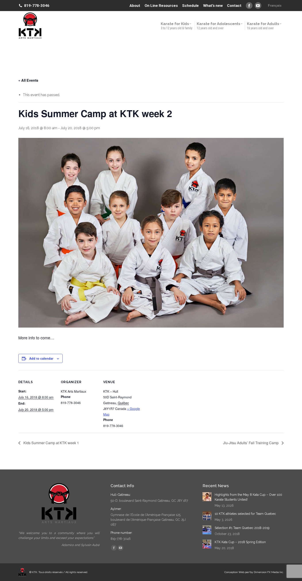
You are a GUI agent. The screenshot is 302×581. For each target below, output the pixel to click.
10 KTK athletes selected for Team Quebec (245, 513)
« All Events (28, 80)
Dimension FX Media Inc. (269, 572)
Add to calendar (41, 358)
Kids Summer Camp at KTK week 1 (51, 442)
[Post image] (207, 496)
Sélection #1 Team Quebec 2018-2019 (242, 528)
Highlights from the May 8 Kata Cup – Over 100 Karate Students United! (248, 497)
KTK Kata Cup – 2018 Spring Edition (240, 542)
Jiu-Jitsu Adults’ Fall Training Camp (251, 442)
